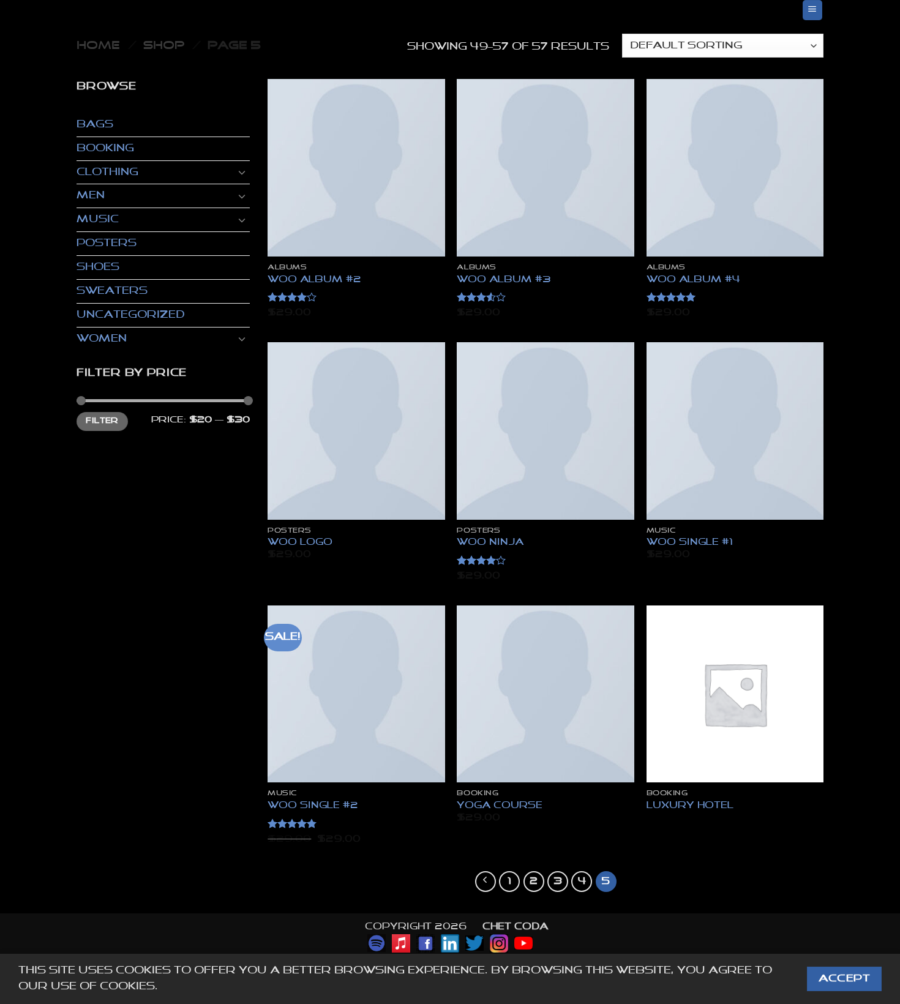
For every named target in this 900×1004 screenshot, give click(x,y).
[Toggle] (242, 172)
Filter (102, 421)
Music (98, 219)
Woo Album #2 (314, 279)
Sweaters (112, 291)
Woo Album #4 (693, 279)
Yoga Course (499, 805)
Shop (163, 45)
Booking (105, 148)
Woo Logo (300, 542)
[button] (812, 10)
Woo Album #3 (504, 279)
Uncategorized (130, 315)
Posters (107, 243)
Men (91, 195)
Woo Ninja (490, 542)
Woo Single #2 (313, 805)
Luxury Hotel (690, 805)
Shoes (98, 267)
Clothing (107, 172)
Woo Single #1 (690, 542)
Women (102, 339)
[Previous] (485, 881)
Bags (95, 124)
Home (98, 45)
